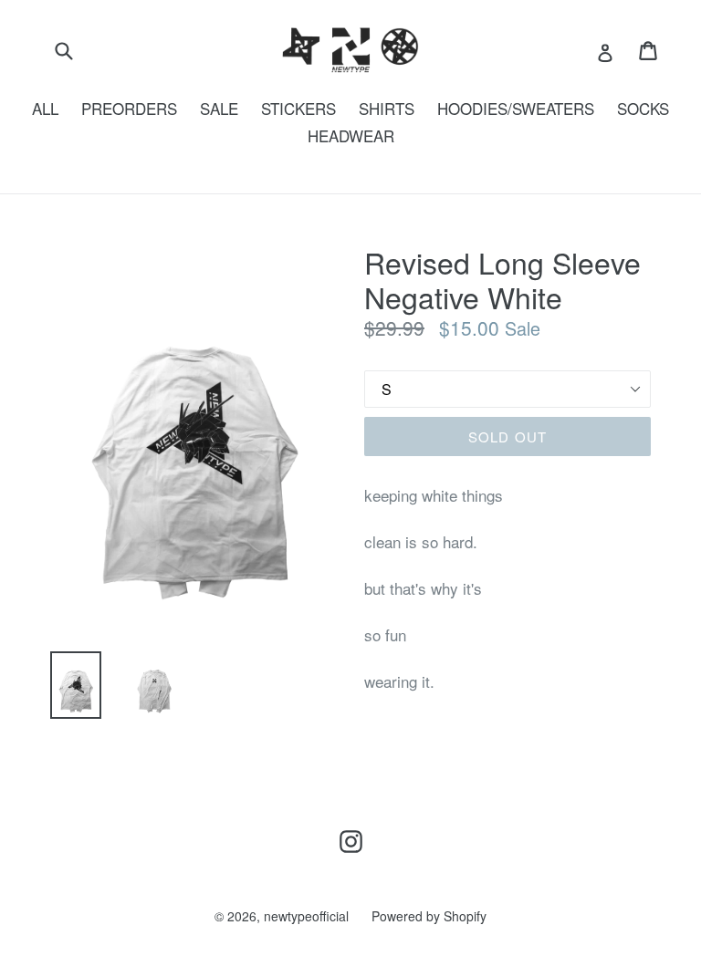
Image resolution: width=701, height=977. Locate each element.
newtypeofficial (306, 916)
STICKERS (298, 108)
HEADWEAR (351, 135)
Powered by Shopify (429, 916)
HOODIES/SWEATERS (515, 108)
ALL (45, 108)
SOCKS (643, 108)
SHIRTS (386, 108)
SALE (219, 108)
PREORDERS (129, 108)
